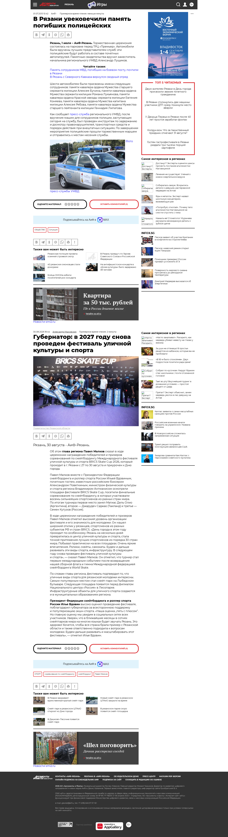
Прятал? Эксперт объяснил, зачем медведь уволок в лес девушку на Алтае (173, 395)
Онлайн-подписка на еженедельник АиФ (77, 780)
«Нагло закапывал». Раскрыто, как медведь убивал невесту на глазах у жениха (174, 340)
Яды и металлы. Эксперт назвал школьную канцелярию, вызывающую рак (172, 199)
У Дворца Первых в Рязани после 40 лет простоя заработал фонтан (168, 118)
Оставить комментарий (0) (114, 204)
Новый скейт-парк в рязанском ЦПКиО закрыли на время (116, 699)
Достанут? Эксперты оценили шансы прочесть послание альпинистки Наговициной (175, 166)
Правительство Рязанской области (51, 428)
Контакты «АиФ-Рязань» (67, 776)
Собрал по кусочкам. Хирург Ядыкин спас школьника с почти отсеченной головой (175, 373)
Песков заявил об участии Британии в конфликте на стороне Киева (174, 238)
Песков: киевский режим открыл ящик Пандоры (172, 249)
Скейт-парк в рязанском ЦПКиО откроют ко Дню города (64, 709)
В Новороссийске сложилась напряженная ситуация (170, 434)
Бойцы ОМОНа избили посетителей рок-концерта (62, 276)
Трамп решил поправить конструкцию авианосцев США (171, 445)
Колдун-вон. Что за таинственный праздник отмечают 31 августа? (168, 131)
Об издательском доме (126, 776)
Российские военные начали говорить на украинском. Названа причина (172, 424)
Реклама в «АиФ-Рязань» (97, 776)
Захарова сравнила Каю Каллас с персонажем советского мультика (172, 456)
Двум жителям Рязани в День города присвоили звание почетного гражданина (168, 92)
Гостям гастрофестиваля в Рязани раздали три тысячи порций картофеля (168, 145)
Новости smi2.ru (44, 321)
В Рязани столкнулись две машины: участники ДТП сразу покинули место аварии (168, 105)
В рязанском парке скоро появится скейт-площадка (114, 709)
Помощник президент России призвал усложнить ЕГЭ (170, 260)
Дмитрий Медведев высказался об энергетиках (173, 282)
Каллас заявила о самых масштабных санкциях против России (174, 412)
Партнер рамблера (84, 825)
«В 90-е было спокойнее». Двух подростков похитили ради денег (173, 360)
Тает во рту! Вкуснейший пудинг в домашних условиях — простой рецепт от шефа (173, 384)
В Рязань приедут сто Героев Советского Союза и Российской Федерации (117, 256)
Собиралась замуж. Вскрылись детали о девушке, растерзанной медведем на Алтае (173, 188)
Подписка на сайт (112, 780)
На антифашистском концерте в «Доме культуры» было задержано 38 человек (118, 267)
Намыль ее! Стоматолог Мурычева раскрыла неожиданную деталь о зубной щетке (174, 221)
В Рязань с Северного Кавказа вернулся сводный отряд (89, 76)
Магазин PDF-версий (170, 776)
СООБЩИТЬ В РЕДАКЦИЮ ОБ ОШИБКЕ (143, 780)
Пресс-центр (149, 776)
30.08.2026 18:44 (41, 331)
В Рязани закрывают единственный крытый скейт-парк (65, 699)
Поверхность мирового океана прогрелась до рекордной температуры (171, 272)
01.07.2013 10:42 (40, 13)
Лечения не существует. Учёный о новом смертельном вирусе (173, 175)
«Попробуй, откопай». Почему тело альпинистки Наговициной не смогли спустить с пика (174, 210)
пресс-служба (80, 114)
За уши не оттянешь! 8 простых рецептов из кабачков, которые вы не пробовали (175, 351)
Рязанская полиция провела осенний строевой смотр (62, 255)
